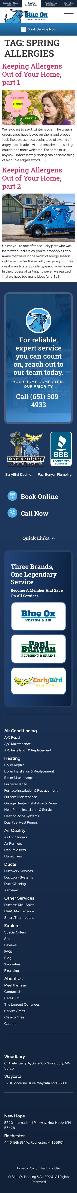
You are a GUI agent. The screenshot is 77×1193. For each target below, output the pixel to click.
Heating (12, 758)
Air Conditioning (20, 731)
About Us (13, 978)
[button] (38, 400)
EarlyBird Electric (18, 474)
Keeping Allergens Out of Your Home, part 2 (32, 178)
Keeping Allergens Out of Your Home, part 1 (32, 74)
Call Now (35, 513)
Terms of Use (50, 1168)
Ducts (10, 864)
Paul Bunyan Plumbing (55, 474)
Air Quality (14, 830)
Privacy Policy (27, 1168)
